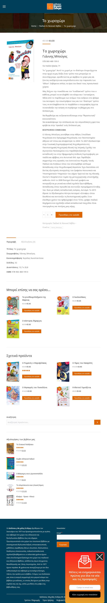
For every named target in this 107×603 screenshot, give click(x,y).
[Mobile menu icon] (4, 6)
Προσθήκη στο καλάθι (69, 215)
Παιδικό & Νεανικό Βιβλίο (64, 223)
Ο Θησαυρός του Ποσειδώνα (34, 387)
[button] (31, 43)
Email (59, 533)
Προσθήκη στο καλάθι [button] (31, 310)
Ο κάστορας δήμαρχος (32, 320)
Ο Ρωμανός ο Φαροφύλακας (34, 363)
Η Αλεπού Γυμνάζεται (81, 387)
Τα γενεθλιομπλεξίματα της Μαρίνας (34, 298)
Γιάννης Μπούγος (56, 227)
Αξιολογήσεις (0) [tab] (28, 242)
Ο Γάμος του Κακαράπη (82, 363)
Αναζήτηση (11, 417)
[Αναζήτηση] (97, 422)
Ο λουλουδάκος (79, 297)
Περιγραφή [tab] (11, 242)
